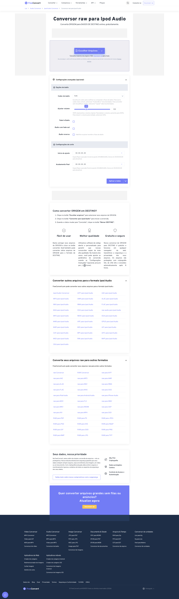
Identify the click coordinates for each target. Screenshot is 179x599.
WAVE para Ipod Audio (85, 316)
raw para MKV (58, 407)
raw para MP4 (82, 413)
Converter (52, 3)
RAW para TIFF (107, 435)
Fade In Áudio (64, 120)
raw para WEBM (83, 407)
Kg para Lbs (138, 539)
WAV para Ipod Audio (60, 305)
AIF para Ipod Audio (109, 327)
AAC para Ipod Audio (109, 293)
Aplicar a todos (115, 181)
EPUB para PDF (95, 539)
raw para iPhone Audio (110, 396)
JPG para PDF (72, 535)
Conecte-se (137, 3)
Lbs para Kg (138, 535)
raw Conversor (58, 373)
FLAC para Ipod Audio (110, 305)
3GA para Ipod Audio (60, 344)
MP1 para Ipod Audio (84, 333)
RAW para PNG (107, 430)
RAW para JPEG (107, 418)
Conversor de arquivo (119, 546)
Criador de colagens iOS (54, 563)
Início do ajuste (64, 153)
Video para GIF (29, 539)
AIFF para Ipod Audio (85, 293)
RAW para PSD (58, 424)
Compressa (65, 3)
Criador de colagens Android (55, 559)
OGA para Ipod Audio (109, 316)
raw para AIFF (107, 373)
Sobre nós (26, 582)
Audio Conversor (35, 8)
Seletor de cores (29, 570)
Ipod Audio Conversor (51, 8)
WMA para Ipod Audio (85, 305)
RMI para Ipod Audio (84, 339)
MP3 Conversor (51, 535)
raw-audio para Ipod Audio (111, 310)
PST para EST (117, 539)
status (88, 582)
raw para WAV (82, 384)
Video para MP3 (51, 543)
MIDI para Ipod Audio (61, 339)
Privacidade (46, 582)
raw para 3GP (106, 407)
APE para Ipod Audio (85, 322)
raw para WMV (107, 401)
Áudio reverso (64, 134)
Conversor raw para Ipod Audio (71, 8)
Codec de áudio (64, 96)
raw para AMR (107, 378)
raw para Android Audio (85, 396)
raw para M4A (82, 390)
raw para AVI (57, 413)
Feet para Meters (140, 543)
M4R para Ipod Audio (61, 327)
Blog (33, 582)
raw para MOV (58, 401)
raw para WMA (107, 384)
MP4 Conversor (29, 535)
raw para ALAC (58, 384)
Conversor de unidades (142, 546)
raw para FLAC (58, 390)
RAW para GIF (58, 430)
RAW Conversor (83, 373)
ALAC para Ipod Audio (110, 299)
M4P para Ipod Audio (109, 339)
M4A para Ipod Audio (61, 310)
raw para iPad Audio (60, 396)
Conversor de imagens (75, 550)
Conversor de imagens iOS (54, 572)
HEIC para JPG (73, 543)
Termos (54, 582)
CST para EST (117, 543)
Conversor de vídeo (30, 546)
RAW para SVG (82, 424)
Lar (26, 8)
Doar (38, 582)
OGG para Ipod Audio (85, 310)
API (92, 3)
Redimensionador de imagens (34, 563)
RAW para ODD (82, 430)
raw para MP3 (82, 378)
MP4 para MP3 (51, 539)
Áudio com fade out (62, 127)
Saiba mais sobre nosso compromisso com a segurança (76, 477)
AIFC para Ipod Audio (109, 333)
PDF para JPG (72, 539)
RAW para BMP (58, 435)
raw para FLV (82, 401)
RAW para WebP (107, 424)
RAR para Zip (117, 535)
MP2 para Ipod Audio (61, 316)
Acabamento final (63, 164)
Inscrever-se (148, 3)
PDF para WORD (96, 535)
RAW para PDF (58, 418)
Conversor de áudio (52, 546)
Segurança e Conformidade (67, 582)
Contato (81, 582)
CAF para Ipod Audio (60, 333)
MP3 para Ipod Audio (61, 299)
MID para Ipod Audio (84, 327)
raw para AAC (58, 378)
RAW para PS (82, 418)
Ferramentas (80, 3)
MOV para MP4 (29, 543)
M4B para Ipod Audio (61, 322)
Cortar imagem (29, 566)
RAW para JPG (82, 435)
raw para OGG (107, 390)
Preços (102, 3)
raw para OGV (107, 413)
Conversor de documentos (99, 546)
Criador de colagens (30, 559)
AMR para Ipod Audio (85, 299)
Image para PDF (73, 546)
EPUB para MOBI (96, 543)
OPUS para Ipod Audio (110, 322)
